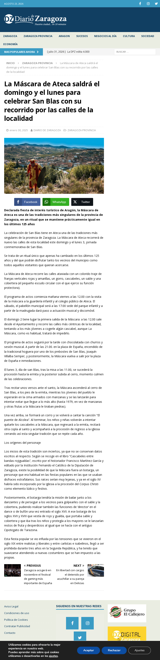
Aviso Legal (11, 606)
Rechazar (114, 650)
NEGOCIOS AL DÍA (105, 36)
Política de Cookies (16, 620)
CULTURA (129, 36)
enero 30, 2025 (19, 130)
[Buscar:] (135, 52)
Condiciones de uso (16, 613)
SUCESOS (82, 36)
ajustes (53, 656)
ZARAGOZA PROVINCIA (38, 36)
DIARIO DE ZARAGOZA (47, 130)
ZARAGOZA (10, 36)
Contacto (9, 633)
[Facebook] (140, 3)
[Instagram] (148, 3)
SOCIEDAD (147, 36)
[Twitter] (156, 3)
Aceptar (88, 650)
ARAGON (64, 36)
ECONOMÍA (10, 44)
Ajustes (140, 650)
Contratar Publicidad (17, 626)
